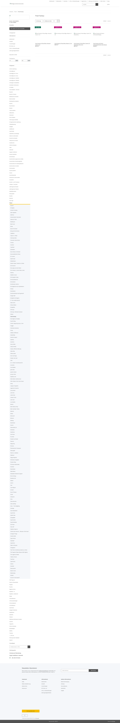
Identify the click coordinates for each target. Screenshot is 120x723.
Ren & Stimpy (13, 476)
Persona (12, 446)
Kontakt (11, 41)
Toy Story (12, 559)
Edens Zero (12, 302)
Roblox (11, 480)
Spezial (10, 640)
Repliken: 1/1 (12, 591)
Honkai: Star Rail (13, 358)
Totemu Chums (13, 556)
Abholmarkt (51, 1)
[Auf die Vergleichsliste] (47, 27)
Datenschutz (24, 686)
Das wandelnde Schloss (15, 254)
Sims (11, 499)
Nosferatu (12, 432)
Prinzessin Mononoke (14, 464)
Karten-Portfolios (12, 154)
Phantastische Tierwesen (15, 448)
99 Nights (12, 207)
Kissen (10, 172)
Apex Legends (13, 212)
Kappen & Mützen (13, 152)
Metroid (12, 411)
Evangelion (12, 307)
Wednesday (12, 573)
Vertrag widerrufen (31, 711)
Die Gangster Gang (14, 277)
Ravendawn (12, 469)
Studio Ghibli (13, 536)
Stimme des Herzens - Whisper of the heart (19, 531)
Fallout (11, 314)
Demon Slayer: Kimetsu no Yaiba (17, 263)
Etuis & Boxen (12, 117)
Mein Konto (102, 1)
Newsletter (63, 688)
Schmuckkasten (12, 603)
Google (62, 690)
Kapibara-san (13, 376)
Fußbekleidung (12, 124)
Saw (11, 485)
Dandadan (12, 249)
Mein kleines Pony (14, 406)
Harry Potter (13, 344)
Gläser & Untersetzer (13, 135)
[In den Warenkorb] (29, 646)
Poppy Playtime (13, 457)
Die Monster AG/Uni (14, 284)
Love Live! (12, 399)
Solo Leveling (13, 503)
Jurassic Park (13, 374)
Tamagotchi (12, 547)
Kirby (11, 383)
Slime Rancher (13, 501)
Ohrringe (11, 200)
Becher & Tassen (12, 94)
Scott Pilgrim (13, 487)
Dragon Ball (12, 295)
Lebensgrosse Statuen (14, 189)
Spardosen (11, 607)
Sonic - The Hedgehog (15, 506)
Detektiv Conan (13, 275)
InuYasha (12, 365)
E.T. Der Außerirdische (15, 300)
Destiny (12, 272)
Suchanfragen (12, 43)
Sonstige (12, 508)
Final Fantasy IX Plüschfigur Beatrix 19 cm (63, 43)
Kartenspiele (12, 168)
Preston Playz (13, 462)
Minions (12, 418)
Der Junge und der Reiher (15, 268)
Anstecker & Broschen (14, 85)
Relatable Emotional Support (16, 473)
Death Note (12, 258)
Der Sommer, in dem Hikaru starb (17, 270)
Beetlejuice (12, 221)
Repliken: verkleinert (13, 593)
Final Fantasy (13, 316)
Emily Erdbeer (13, 305)
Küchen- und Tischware (14, 182)
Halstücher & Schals (13, 140)
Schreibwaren (12, 605)
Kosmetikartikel (12, 175)
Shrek (11, 494)
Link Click (12, 392)
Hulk (11, 360)
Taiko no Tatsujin (13, 545)
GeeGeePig (12, 335)
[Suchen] (97, 4)
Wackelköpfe (12, 628)
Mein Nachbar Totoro (14, 409)
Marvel (11, 404)
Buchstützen (12, 105)
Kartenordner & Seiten (14, 166)
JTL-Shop (113, 721)
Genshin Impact (13, 337)
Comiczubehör (12, 110)
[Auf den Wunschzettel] (50, 27)
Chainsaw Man (13, 238)
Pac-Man (12, 436)
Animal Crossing (13, 210)
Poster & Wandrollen (13, 582)
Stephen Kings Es (14, 529)
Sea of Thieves (13, 492)
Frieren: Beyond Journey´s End (16, 323)
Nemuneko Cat (13, 427)
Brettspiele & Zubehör (14, 101)
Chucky (11, 242)
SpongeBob (12, 517)
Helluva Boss (13, 353)
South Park (12, 513)
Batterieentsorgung (65, 681)
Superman (12, 543)
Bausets (11, 92)
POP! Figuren (12, 580)
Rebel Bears (12, 471)
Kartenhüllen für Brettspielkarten (16, 163)
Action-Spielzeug (12, 68)
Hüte (10, 147)
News (108, 1)
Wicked (11, 575)
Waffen (10, 630)
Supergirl (12, 540)
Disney (11, 288)
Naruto (11, 425)
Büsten (10, 108)
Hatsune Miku (13, 346)
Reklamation (58, 1)
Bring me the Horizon (14, 231)
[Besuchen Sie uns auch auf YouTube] (26, 715)
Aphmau (12, 214)
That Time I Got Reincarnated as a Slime (18, 550)
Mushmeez (12, 422)
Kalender (11, 149)
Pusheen (12, 466)
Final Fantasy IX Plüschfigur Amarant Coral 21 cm (42, 44)
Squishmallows (13, 522)
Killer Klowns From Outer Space (17, 381)
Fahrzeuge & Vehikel (13, 119)
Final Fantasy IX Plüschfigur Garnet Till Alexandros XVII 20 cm (82, 44)
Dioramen (11, 115)
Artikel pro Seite (48, 21)
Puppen (11, 584)
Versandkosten (64, 686)
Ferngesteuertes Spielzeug (15, 122)
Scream (12, 489)
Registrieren (84, 1)
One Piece (12, 434)
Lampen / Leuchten (13, 184)
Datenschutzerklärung (43, 670)
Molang (12, 420)
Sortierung (38, 21)
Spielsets (11, 614)
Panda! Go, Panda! (14, 439)
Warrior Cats (13, 570)
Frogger (12, 325)
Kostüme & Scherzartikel (14, 177)
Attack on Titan (13, 219)
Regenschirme (12, 589)
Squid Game (13, 519)
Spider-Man (12, 515)
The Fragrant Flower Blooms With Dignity (19, 552)
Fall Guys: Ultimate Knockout (16, 311)
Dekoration (11, 112)
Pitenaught (12, 450)
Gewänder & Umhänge (14, 133)
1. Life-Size (11, 635)
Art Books (11, 87)
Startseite (65, 1)
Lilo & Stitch (12, 390)
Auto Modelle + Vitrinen (14, 89)
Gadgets (11, 126)
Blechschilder (12, 99)
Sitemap (62, 683)
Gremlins (12, 342)
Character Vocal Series (15, 240)
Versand (37, 718)
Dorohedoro (12, 291)
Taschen (11, 621)
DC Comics (12, 256)
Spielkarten (11, 612)
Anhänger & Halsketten (14, 82)
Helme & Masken (12, 145)
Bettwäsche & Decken (13, 96)
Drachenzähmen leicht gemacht (17, 293)
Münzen (11, 198)
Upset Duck (12, 561)
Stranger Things (13, 533)
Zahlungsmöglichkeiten (14, 50)
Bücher (10, 103)
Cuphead (12, 247)
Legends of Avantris (14, 388)
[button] (100, 4)
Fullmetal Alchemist (14, 328)
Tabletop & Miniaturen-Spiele (15, 619)
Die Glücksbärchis (14, 279)
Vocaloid (12, 566)
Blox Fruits (12, 224)
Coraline (12, 244)
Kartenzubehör (12, 170)
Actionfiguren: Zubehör (14, 78)
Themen (11, 633)
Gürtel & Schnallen (13, 138)
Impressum (24, 688)
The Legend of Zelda (14, 554)
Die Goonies (12, 281)
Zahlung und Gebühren (93, 1)
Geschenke (11, 131)
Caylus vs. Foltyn (13, 235)
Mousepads (11, 193)
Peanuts (12, 441)
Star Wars (12, 524)
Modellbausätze (12, 191)
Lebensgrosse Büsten (13, 186)
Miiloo (11, 413)
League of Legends (14, 385)
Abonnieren (93, 670)
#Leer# (11, 205)
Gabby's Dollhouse (14, 332)
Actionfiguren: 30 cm (13, 73)
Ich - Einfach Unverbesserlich (16, 362)
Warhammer (13, 568)
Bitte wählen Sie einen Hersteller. (17, 28)
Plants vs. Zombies (14, 452)
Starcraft (12, 526)
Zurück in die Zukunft (14, 577)
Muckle (10, 196)
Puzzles (11, 587)
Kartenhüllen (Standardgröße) (15, 161)
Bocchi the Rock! (13, 228)
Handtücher (11, 142)
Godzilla (12, 339)
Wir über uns (12, 46)
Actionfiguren (12, 71)
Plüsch (10, 203)
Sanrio (11, 483)
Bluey (11, 226)
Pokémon (12, 455)
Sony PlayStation (13, 510)
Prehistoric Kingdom (14, 459)
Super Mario (13, 538)
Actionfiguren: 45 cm (13, 75)
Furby (11, 330)
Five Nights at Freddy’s (15, 318)
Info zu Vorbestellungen (74, 1)
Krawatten (11, 179)
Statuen (11, 617)
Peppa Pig (12, 443)
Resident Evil (13, 478)
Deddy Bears (13, 261)
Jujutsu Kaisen (13, 372)
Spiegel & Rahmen (13, 610)
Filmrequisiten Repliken (14, 637)
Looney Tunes (13, 397)
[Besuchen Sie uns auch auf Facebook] (23, 715)
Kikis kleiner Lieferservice (15, 379)
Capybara (12, 233)
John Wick (12, 369)
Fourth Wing (13, 321)
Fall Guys (12, 309)
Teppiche (11, 623)
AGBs (23, 681)
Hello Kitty (12, 351)
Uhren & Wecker (12, 626)
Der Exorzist (12, 265)
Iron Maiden (13, 367)
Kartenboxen (12, 156)
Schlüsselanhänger (13, 600)
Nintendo (12, 429)
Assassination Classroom (15, 217)
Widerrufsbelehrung (26, 683)
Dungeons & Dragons (14, 298)
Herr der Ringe (13, 355)
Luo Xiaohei (12, 402)
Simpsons (12, 496)
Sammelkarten (12, 598)
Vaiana (11, 563)
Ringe (10, 596)
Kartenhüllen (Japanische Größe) (16, 159)
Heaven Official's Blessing (15, 348)
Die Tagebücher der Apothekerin (17, 286)
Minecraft (12, 415)
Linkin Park (12, 395)
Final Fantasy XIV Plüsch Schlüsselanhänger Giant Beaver (100, 44)
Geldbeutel (11, 129)
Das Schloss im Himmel (15, 251)
